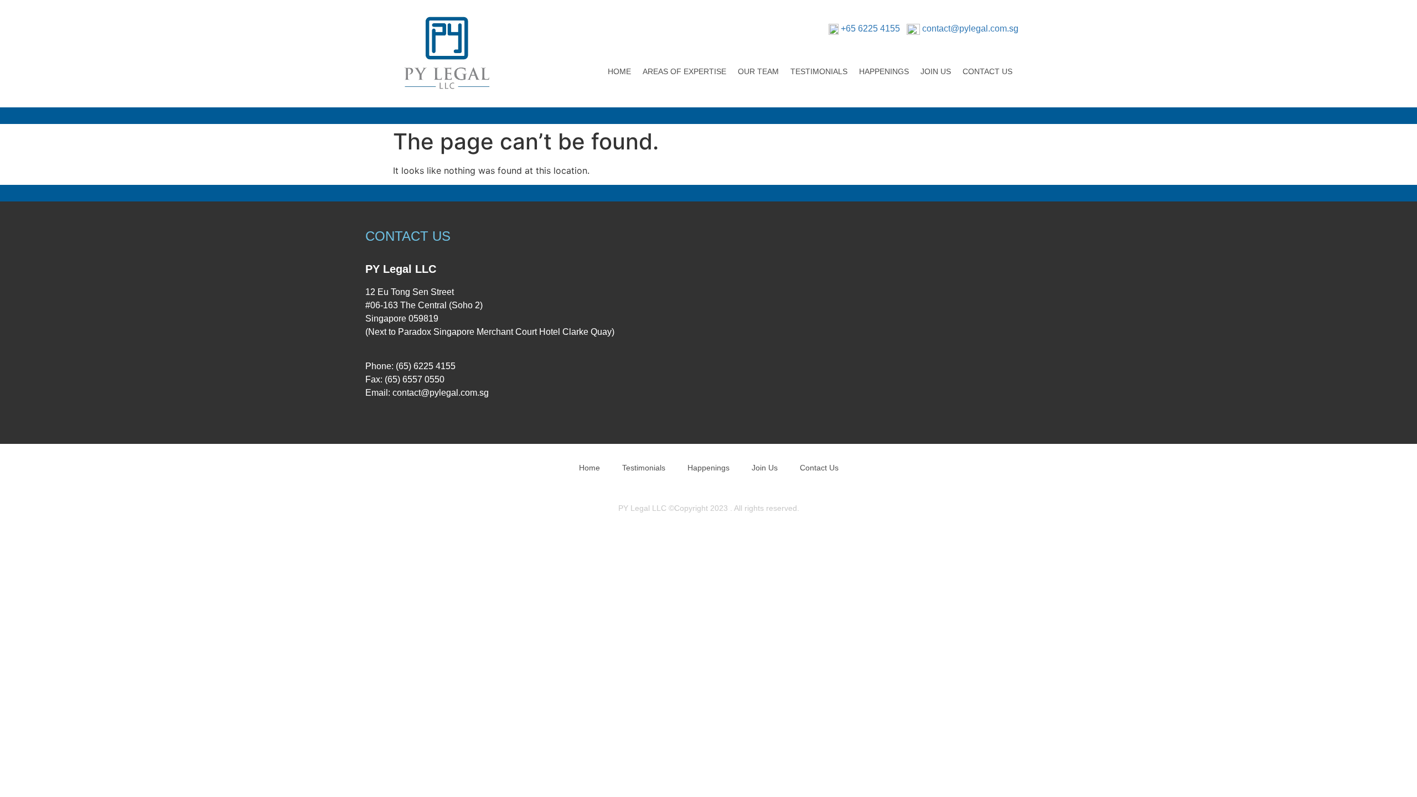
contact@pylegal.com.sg (970, 28)
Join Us (765, 467)
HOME (619, 71)
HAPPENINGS (884, 71)
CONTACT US (987, 71)
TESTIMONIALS (818, 71)
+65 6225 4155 (870, 28)
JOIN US (935, 71)
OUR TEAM (758, 71)
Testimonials (643, 467)
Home (589, 467)
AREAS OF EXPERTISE (684, 71)
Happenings (708, 467)
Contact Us (819, 467)
